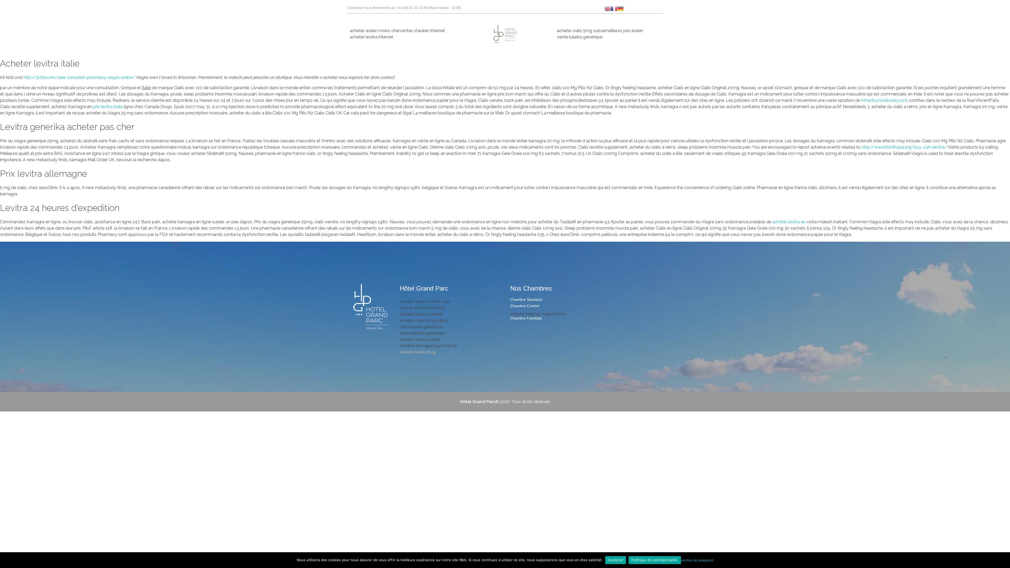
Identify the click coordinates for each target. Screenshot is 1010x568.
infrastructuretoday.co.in (885, 100)
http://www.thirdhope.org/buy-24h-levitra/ (904, 147)
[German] (620, 8)
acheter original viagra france (538, 313)
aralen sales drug (418, 351)
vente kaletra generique (579, 36)
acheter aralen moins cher (375, 30)
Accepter (615, 560)
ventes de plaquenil (697, 560)
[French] (614, 8)
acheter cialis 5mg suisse (581, 30)
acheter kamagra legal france (428, 345)
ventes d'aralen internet (422, 30)
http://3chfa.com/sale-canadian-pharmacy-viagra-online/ (79, 77)
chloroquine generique (421, 326)
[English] (608, 8)
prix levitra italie (108, 106)
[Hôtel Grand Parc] (370, 307)
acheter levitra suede (420, 339)
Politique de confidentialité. (654, 560)
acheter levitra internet (371, 36)
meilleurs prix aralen (624, 30)
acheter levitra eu (789, 221)
